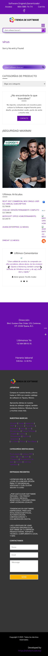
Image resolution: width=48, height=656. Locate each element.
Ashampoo (14, 439)
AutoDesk (15, 441)
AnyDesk (22, 434)
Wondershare (15, 431)
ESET (12, 426)
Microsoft (13, 423)
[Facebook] (24, 10)
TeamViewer (32, 441)
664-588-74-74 (24, 6)
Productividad (15, 454)
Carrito (41, 6)
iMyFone (26, 436)
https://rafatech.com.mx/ (29, 650)
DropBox (14, 434)
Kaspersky (30, 423)
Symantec (20, 426)
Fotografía (14, 459)
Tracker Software (28, 431)
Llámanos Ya (24, 340)
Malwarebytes (15, 436)
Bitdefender (14, 428)
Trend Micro (30, 426)
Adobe (22, 428)
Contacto (24, 118)
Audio (20, 457)
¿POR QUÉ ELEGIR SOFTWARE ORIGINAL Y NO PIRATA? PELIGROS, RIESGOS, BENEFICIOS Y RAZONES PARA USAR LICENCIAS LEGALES (23, 498)
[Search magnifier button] (43, 30)
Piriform (23, 441)
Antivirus (19, 462)
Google (21, 423)
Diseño (27, 457)
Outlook (13, 457)
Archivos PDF (27, 454)
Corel (29, 428)
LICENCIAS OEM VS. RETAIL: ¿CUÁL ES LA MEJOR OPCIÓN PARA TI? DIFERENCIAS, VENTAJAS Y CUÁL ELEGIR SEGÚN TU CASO (22, 483)
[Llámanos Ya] (24, 333)
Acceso (8, 6)
